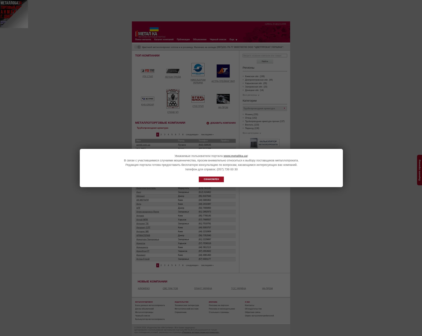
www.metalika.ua (235, 156)
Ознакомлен (211, 179)
